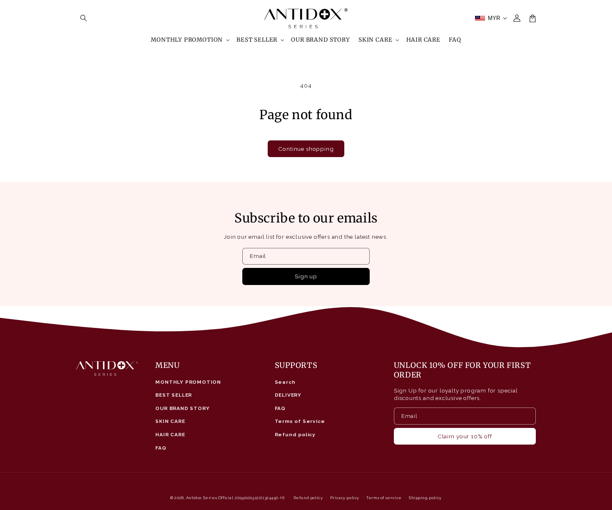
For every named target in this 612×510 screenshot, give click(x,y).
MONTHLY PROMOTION (188, 382)
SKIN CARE (170, 421)
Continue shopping (305, 148)
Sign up (306, 276)
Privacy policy (344, 497)
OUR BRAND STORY (182, 408)
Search (285, 382)
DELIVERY (288, 395)
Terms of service (384, 497)
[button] (84, 18)
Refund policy (295, 435)
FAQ (160, 448)
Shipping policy (425, 497)
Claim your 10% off (465, 436)
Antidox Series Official (210, 497)
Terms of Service (300, 421)
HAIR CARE (170, 435)
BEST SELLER (173, 395)
